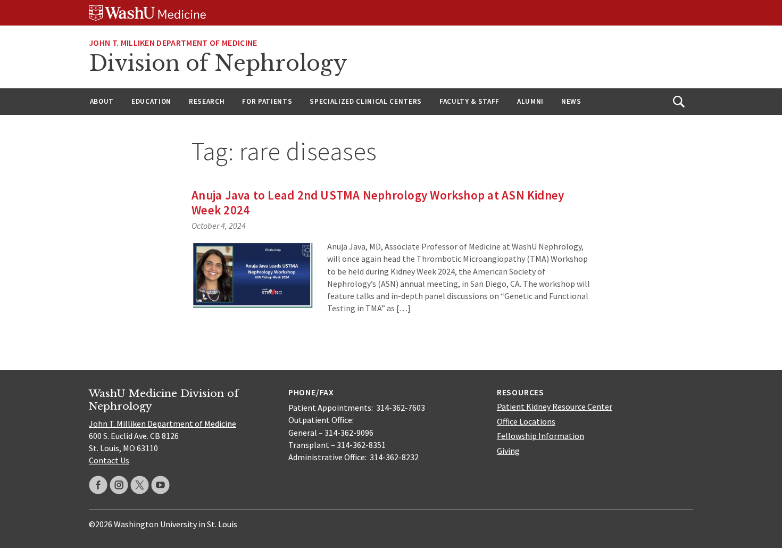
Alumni (530, 101)
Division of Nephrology (218, 63)
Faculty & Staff (469, 101)
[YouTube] (160, 485)
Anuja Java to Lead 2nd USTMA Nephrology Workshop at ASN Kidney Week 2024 (378, 202)
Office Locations (526, 421)
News (571, 101)
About (102, 101)
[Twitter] (139, 485)
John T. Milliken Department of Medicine (173, 42)
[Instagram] (119, 485)
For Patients (267, 101)
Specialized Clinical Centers (366, 101)
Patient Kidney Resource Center (554, 406)
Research (206, 101)
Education (151, 101)
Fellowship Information (540, 435)
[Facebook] (98, 485)
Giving (508, 450)
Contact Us (109, 460)
